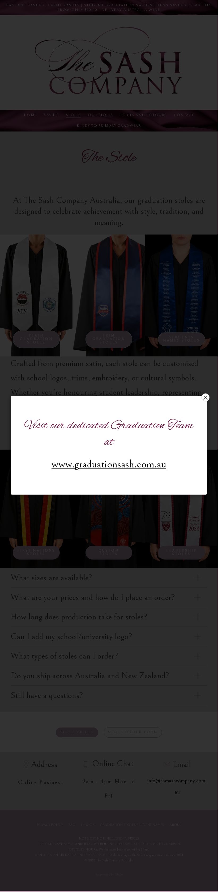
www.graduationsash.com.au (109, 464)
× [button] (206, 397)
